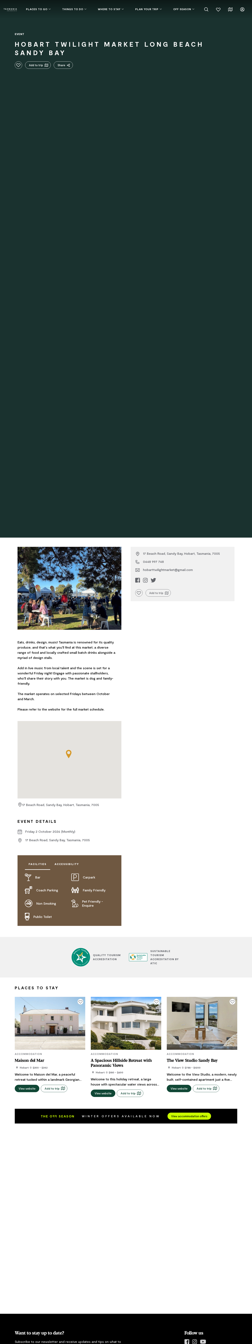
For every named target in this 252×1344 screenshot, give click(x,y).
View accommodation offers (189, 1116)
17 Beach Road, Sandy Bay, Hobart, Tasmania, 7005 (60, 805)
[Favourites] (218, 9)
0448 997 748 (153, 562)
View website (27, 1088)
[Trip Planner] (230, 9)
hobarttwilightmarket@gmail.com (168, 570)
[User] (242, 9)
